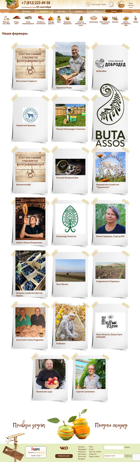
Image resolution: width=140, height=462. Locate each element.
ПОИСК (127, 447)
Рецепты (43, 12)
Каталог (81, 447)
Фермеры (26, 11)
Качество (79, 12)
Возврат (81, 459)
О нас (114, 11)
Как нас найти (95, 452)
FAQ (91, 447)
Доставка (61, 12)
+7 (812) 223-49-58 (35, 3)
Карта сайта (94, 457)
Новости (92, 454)
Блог (96, 12)
